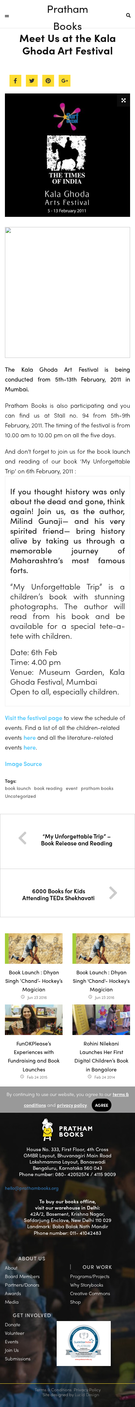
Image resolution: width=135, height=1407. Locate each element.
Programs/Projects (89, 1276)
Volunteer (14, 1333)
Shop (75, 1301)
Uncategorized (20, 796)
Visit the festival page (33, 718)
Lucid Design (87, 1394)
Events (11, 1341)
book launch (18, 788)
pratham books (97, 788)
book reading (48, 788)
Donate (12, 1324)
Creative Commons (90, 1293)
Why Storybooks (86, 1284)
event (72, 788)
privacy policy (72, 1105)
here (30, 737)
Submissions (17, 1358)
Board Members (22, 1276)
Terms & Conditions (53, 1389)
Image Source (23, 763)
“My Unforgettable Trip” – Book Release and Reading (76, 839)
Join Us (12, 1350)
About (11, 1267)
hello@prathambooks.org (32, 1188)
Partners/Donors (22, 1284)
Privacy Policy (87, 1389)
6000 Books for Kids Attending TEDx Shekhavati (58, 894)
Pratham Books (67, 9)
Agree (101, 1105)
